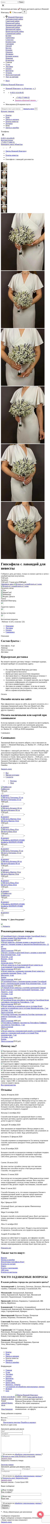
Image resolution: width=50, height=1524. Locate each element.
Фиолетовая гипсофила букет (12, 1262)
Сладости (9, 777)
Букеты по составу (8, 1264)
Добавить (5, 926)
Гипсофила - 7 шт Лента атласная (13, 1026)
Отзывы (9, 73)
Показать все (6, 1248)
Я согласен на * (23, 1454)
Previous (13, 781)
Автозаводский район (14, 19)
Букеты (8, 115)
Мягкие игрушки (12, 775)
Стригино (9, 40)
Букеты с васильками (9, 1268)
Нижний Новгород (15, 17)
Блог (7, 1391)
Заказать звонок (7, 1399)
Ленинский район (13, 27)
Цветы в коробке (12, 128)
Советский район (12, 21)
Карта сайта (10, 1382)
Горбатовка (10, 38)
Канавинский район (14, 25)
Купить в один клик (27, 1456)
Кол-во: (4, 1418)
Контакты (9, 71)
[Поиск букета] (2, 147)
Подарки (9, 123)
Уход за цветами (12, 77)
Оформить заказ (7, 584)
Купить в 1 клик (35, 584)
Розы (8, 117)
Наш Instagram (7, 1409)
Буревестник (11, 42)
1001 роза (4, 1270)
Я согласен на (23, 1503)
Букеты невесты (12, 121)
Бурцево (9, 50)
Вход (8, 81)
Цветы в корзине (12, 119)
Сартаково (10, 44)
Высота (4, 1258)
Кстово (8, 36)
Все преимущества (8, 1085)
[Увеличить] (23, 270)
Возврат (9, 1389)
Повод (3, 1266)
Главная (9, 1370)
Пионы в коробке (8, 1260)
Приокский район (13, 23)
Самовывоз (10, 632)
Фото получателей (13, 75)
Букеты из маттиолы (9, 1272)
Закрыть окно (28, 109)
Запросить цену (21, 1478)
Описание (10, 626)
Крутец (8, 48)
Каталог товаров (7, 111)
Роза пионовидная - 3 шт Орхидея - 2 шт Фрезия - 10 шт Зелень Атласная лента (11, 959)
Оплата (8, 69)
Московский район (13, 29)
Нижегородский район (15, 31)
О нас (8, 64)
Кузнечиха (10, 60)
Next (12, 783)
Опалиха (9, 52)
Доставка (9, 66)
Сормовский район (13, 33)
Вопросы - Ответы (13, 1385)
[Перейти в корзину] (8, 147)
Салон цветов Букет (34, 1397)
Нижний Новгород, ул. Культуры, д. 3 (21, 88)
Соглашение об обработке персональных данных (25, 1387)
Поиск (21, 2)
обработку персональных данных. (28, 1454)
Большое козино (12, 56)
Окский (9, 46)
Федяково (9, 54)
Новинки (9, 58)
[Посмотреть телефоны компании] (5, 147)
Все (7, 773)
